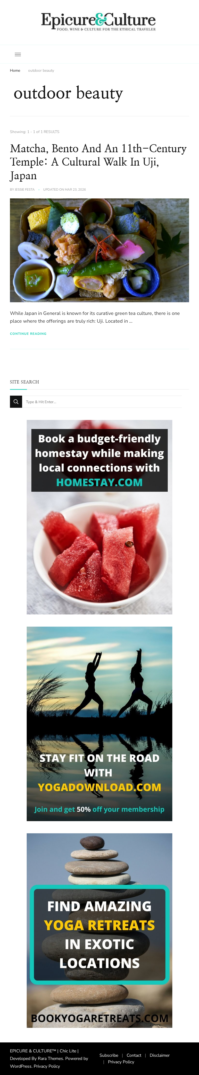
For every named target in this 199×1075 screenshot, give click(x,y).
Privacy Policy (47, 1066)
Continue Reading (28, 333)
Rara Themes (50, 1058)
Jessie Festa (25, 189)
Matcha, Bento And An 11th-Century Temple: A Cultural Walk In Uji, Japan (98, 162)
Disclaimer (160, 1055)
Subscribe (109, 1055)
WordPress (21, 1066)
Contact (134, 1055)
